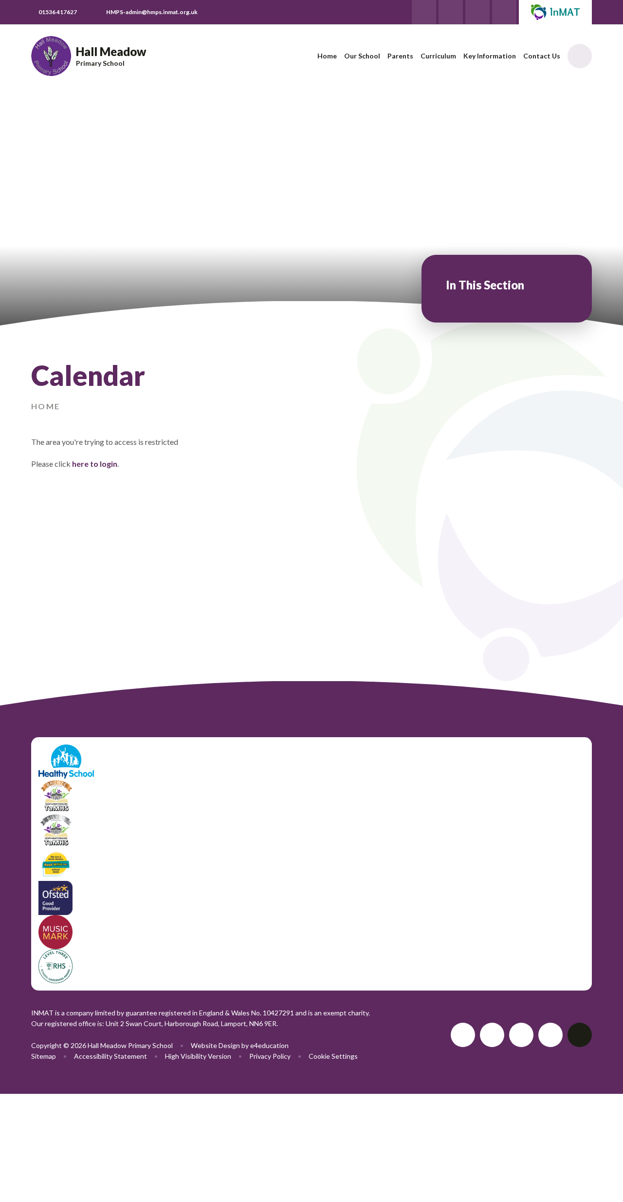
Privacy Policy (270, 1056)
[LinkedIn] (477, 12)
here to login (94, 463)
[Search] (580, 56)
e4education (269, 1045)
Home (45, 406)
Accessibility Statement (110, 1056)
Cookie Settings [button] (333, 1056)
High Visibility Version (198, 1056)
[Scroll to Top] (580, 1035)
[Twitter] (424, 12)
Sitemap (43, 1056)
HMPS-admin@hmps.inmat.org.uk (152, 12)
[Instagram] (504, 12)
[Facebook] (451, 12)
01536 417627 (57, 12)
